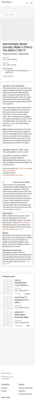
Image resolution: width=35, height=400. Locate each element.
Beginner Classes (23, 53)
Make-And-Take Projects (10, 53)
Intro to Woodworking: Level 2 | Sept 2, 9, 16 (22, 282)
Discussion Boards (25, 394)
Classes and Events (26, 388)
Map (11, 72)
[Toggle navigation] (32, 3)
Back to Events (9, 14)
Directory (22, 391)
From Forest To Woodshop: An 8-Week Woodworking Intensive (22, 300)
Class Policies (23, 168)
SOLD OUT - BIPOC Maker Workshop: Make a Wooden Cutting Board (22, 314)
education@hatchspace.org (13, 175)
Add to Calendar (8, 76)
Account (4, 388)
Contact (4, 391)
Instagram (17, 209)
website (5, 209)
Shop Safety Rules (9, 171)
